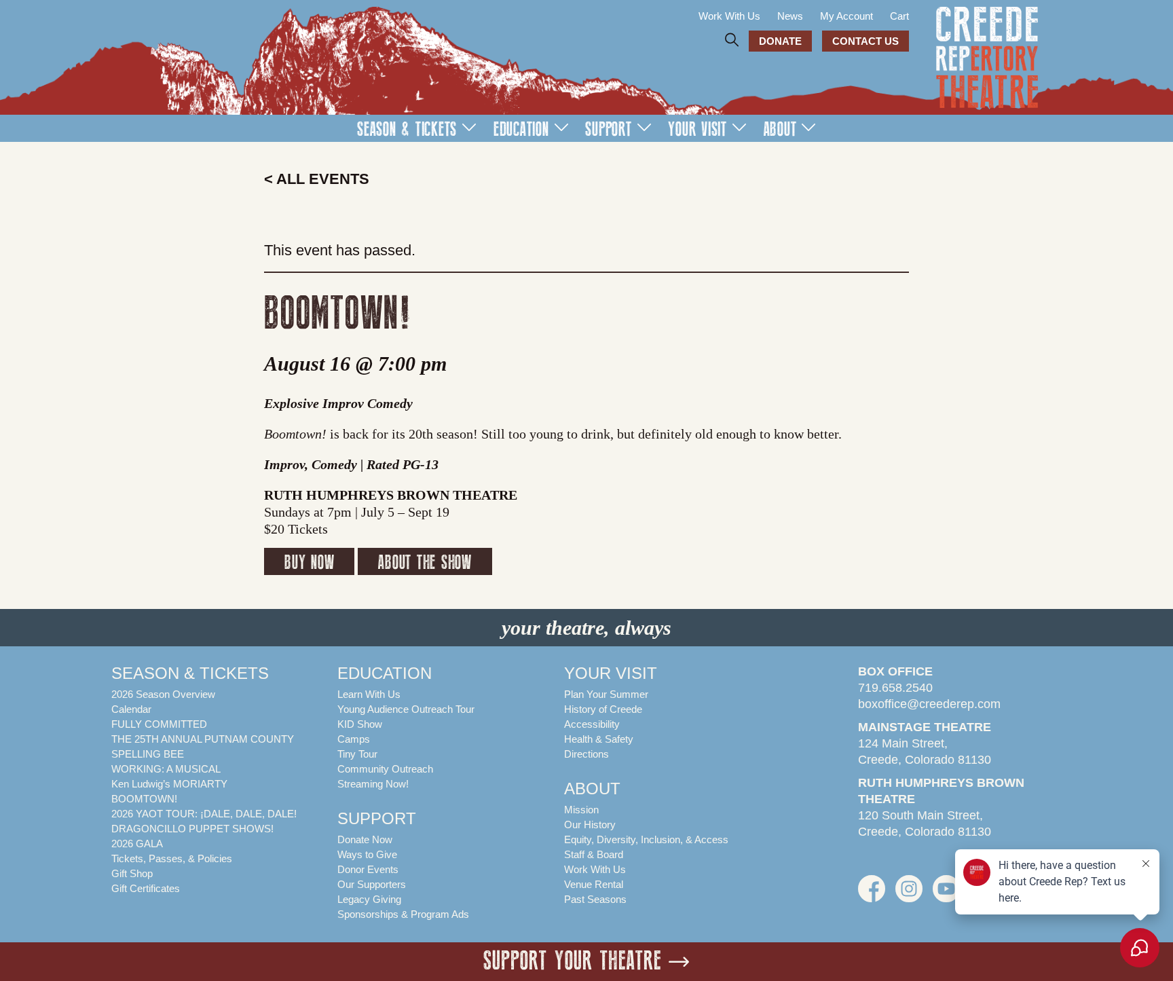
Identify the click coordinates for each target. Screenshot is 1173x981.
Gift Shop (132, 873)
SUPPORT (608, 129)
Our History (590, 824)
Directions (586, 754)
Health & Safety (598, 739)
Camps (353, 739)
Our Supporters (371, 884)
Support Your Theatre (572, 961)
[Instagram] (909, 895)
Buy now (309, 562)
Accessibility (592, 724)
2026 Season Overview (163, 694)
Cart (899, 16)
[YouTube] (946, 895)
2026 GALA (137, 843)
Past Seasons (595, 899)
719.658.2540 (895, 688)
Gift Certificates (145, 888)
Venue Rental (593, 884)
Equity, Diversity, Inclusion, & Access (646, 839)
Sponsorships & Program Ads (403, 914)
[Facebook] (871, 895)
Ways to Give (367, 854)
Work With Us (729, 16)
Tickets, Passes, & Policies (171, 858)
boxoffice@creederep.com (929, 704)
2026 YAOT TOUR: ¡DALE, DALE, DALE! (204, 813)
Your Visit (697, 129)
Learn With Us (369, 694)
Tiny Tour (357, 754)
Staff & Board (593, 854)
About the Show (425, 562)
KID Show (359, 724)
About (780, 129)
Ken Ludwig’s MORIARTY (169, 784)
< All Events (316, 178)
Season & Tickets (407, 129)
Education (521, 129)
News (790, 16)
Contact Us (865, 41)
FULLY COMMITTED (159, 724)
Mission (581, 809)
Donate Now (364, 839)
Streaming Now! (373, 784)
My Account (846, 16)
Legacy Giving (369, 899)
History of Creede (603, 709)
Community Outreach (385, 769)
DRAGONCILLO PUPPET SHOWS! (192, 828)
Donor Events (367, 869)
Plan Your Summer (606, 694)
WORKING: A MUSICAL (166, 769)
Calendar (131, 709)
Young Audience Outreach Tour (405, 709)
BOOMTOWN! (144, 798)
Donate (780, 41)
